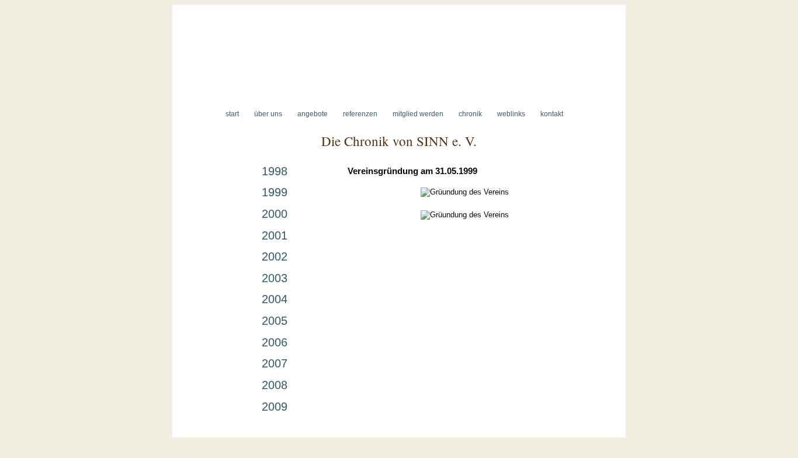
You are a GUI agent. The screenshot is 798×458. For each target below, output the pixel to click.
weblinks (511, 114)
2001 (274, 235)
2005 (274, 320)
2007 (274, 363)
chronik (470, 114)
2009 (274, 406)
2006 (274, 342)
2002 (274, 256)
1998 (274, 171)
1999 (274, 192)
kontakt (551, 114)
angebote (312, 114)
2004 (274, 299)
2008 (274, 385)
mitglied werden (418, 114)
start (232, 114)
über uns (268, 114)
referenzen (360, 114)
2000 (274, 213)
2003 (274, 278)
